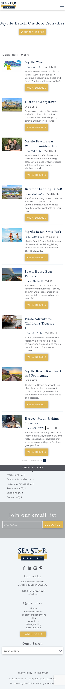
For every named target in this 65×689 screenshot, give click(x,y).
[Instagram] (35, 568)
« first (24, 460)
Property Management (33, 614)
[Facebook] (23, 568)
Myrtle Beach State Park (43, 232)
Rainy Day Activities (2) (19, 483)
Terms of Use (41, 672)
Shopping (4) (14, 492)
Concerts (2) (13, 497)
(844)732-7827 (36, 590)
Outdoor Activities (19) (19, 479)
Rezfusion (29, 683)
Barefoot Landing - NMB (43, 189)
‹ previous (34, 460)
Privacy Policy (33, 624)
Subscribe (52, 524)
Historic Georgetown (41, 102)
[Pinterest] (40, 568)
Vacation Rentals (33, 611)
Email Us (32, 594)
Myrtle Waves (35, 62)
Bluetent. (50, 683)
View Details (36, 87)
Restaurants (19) (15, 488)
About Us (33, 621)
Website (50, 66)
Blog (33, 618)
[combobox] (32, 650)
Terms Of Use (33, 627)
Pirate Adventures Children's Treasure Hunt (39, 323)
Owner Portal (33, 634)
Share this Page (34, 32)
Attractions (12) (15, 474)
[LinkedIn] (29, 568)
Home (33, 608)
